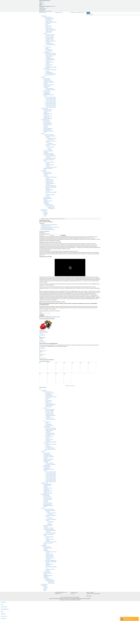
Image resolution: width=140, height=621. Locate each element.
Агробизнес (44, 170)
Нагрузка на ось (45, 108)
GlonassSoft (49, 11)
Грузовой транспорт (50, 18)
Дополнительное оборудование (48, 229)
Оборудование (47, 52)
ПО (44, 45)
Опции (45, 75)
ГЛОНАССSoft (49, 49)
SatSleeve (50, 149)
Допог (43, 77)
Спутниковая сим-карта (48, 153)
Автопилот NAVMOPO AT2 (51, 185)
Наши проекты (45, 209)
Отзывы (45, 214)
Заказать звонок (58, 12)
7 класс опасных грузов (51, 104)
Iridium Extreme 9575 (52, 138)
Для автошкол (47, 120)
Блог (43, 3)
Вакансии (46, 213)
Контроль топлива (49, 37)
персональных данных (55, 316)
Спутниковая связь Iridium (51, 167)
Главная (43, 218)
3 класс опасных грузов (51, 99)
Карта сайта (89, 596)
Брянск (40, 1)
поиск (88, 12)
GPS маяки (48, 60)
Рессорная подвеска (48, 109)
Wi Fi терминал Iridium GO (51, 158)
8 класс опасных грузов (51, 105)
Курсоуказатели (47, 197)
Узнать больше (42, 350)
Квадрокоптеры (49, 204)
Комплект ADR (47, 90)
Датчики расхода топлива (51, 67)
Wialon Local (41, 11)
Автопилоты (46, 175)
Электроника (46, 203)
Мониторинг (44, 16)
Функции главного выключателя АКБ (49, 224)
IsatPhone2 (50, 143)
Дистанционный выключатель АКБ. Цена (50, 227)
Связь (43, 133)
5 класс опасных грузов (51, 102)
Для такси (46, 127)
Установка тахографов (50, 89)
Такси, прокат (48, 32)
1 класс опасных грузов (51, 97)
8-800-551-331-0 (74, 12)
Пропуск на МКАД (49, 35)
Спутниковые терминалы (49, 154)
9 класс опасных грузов (51, 107)
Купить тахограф (49, 88)
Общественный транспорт (51, 22)
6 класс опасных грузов (51, 103)
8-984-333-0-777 (81, 12)
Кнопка (47, 70)
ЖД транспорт (49, 25)
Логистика (48, 23)
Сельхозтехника (49, 20)
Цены (42, 4)
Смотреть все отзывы (70, 385)
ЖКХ (47, 24)
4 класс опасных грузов (51, 100)
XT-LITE (49, 148)
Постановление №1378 (50, 74)
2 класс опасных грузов (51, 98)
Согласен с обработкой (50, 316)
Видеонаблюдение (45, 119)
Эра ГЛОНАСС (46, 68)
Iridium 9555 (50, 139)
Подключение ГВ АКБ (46, 225)
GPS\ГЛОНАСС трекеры (51, 53)
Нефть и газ (48, 27)
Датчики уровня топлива (51, 54)
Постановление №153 (50, 73)
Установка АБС (47, 78)
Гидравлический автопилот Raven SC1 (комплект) (50, 183)
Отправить (63, 235)
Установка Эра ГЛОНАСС (51, 69)
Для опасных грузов (48, 123)
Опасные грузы (49, 28)
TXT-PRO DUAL (51, 147)
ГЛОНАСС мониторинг (50, 34)
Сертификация (49, 72)
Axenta (45, 11)
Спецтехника (48, 19)
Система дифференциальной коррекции (48, 201)
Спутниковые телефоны (49, 134)
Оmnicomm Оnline (49, 50)
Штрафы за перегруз (48, 118)
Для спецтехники (47, 122)
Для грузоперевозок (48, 128)
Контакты (46, 212)
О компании (44, 210)
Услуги (45, 33)
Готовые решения (47, 17)
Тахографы (46, 87)
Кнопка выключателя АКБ (47, 228)
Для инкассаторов (47, 129)
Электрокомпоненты (50, 205)
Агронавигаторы (47, 172)
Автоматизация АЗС (48, 198)
